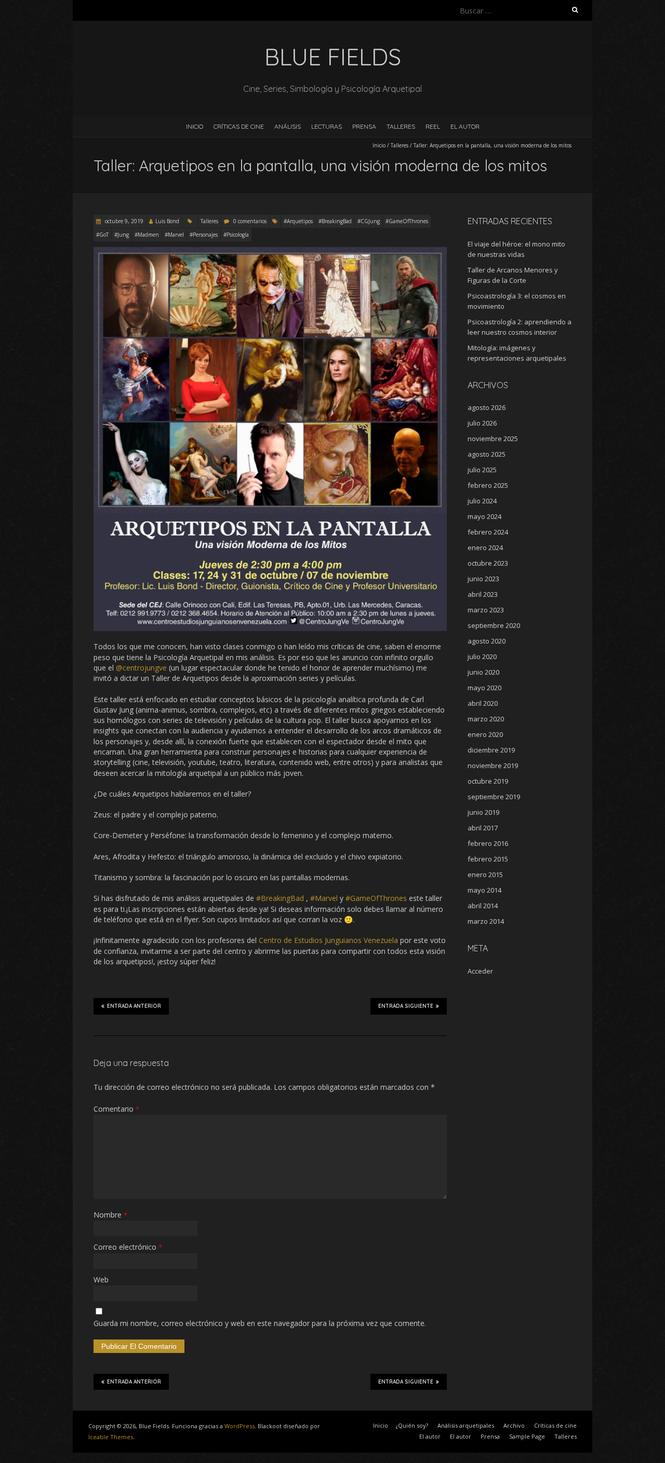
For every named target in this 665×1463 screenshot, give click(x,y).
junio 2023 (483, 578)
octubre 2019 (488, 781)
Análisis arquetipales (465, 1425)
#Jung (121, 234)
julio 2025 (482, 469)
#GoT (102, 234)
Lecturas (326, 126)
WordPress (239, 1426)
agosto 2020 (487, 641)
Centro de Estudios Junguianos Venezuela (328, 940)
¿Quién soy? (412, 1425)
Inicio (194, 126)
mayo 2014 (484, 890)
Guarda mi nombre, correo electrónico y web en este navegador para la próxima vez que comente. (260, 1323)
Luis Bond (167, 221)
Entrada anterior (134, 1006)
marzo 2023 (486, 609)
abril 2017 (483, 827)
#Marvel (174, 234)
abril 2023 (483, 594)
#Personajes (204, 234)
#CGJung (368, 221)
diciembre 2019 (491, 750)
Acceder (480, 971)
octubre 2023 (488, 563)
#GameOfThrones (406, 221)
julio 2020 (482, 656)
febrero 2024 (488, 532)
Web (101, 1279)
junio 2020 (483, 672)
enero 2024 (485, 547)
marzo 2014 (486, 921)
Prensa (364, 126)
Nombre (110, 1215)
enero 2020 (485, 734)
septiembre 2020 (494, 625)
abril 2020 (483, 703)
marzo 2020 (486, 718)
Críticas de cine (239, 126)
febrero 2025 (488, 485)
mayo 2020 (484, 687)
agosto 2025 (487, 454)
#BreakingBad (335, 221)
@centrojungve (141, 668)
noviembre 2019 (493, 765)
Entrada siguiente (405, 1006)
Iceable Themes (110, 1437)
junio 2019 (483, 812)
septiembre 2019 (494, 796)
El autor (430, 1436)
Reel (432, 126)
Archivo (514, 1425)
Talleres (401, 126)
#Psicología (236, 234)
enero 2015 (485, 874)
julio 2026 (482, 423)
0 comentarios (250, 221)
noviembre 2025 (493, 438)
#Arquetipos (298, 221)
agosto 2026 (487, 407)
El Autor (465, 126)
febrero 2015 (488, 859)
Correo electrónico (128, 1247)
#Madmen (147, 234)
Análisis (287, 126)
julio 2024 (482, 500)
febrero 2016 (488, 843)
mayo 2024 (484, 516)
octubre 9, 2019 (123, 221)
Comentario (116, 1109)
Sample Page (527, 1436)
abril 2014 (483, 905)
